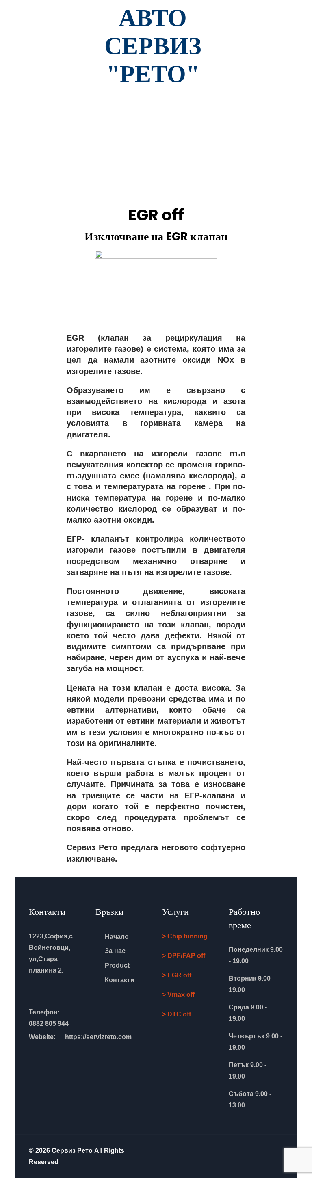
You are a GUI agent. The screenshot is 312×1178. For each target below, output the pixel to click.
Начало (117, 936)
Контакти (119, 980)
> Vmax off (178, 994)
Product (117, 965)
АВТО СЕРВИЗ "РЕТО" (153, 45)
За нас (115, 950)
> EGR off (176, 975)
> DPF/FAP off (183, 955)
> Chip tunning (185, 936)
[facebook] (280, 1151)
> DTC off (176, 1014)
